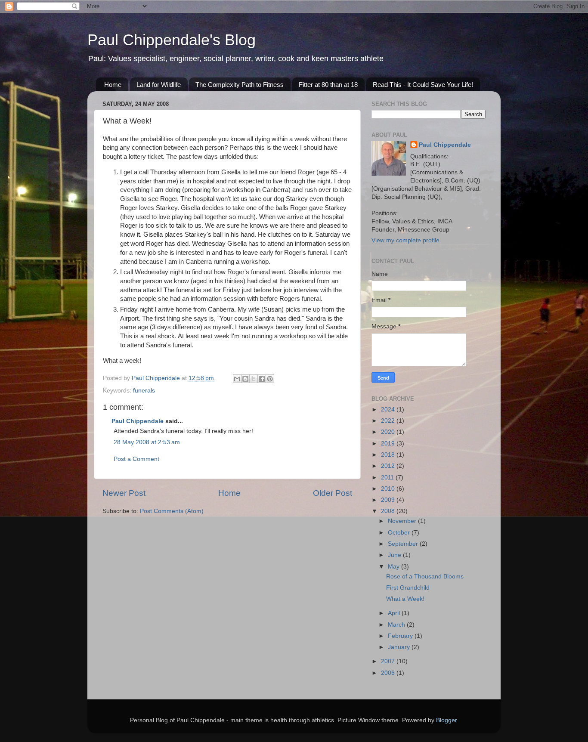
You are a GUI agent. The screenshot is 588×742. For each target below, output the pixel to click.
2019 (388, 443)
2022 (388, 420)
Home (112, 84)
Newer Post (123, 493)
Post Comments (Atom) (172, 511)
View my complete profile (405, 240)
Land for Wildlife (158, 84)
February (401, 636)
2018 (388, 454)
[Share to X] (253, 378)
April (395, 613)
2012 (388, 466)
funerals (144, 390)
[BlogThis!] (245, 378)
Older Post (332, 493)
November (403, 521)
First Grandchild (408, 587)
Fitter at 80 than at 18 (328, 84)
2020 (388, 432)
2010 (388, 488)
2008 (388, 511)
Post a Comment (136, 459)
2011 (388, 477)
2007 (388, 661)
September (404, 544)
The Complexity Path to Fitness (239, 84)
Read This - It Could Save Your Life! (423, 84)
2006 (388, 673)
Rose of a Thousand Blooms (425, 576)
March (397, 624)
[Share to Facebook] (261, 378)
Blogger (446, 720)
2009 (388, 500)
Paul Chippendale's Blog (171, 40)
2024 (388, 409)
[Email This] (237, 378)
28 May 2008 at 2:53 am (147, 442)
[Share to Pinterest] (270, 378)
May (394, 566)
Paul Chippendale (137, 421)
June (395, 555)
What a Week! (405, 599)
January (400, 647)
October (400, 532)
